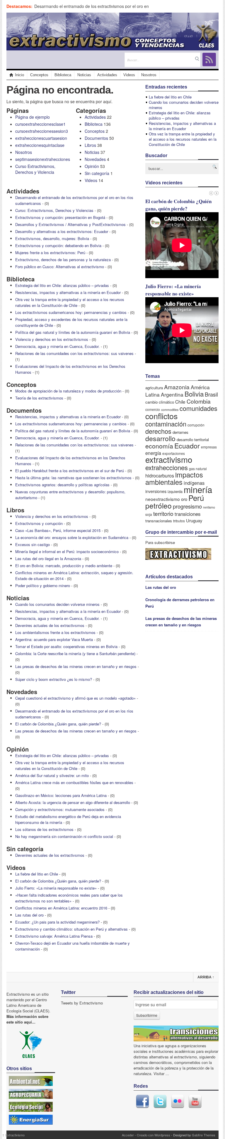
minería (198, 489)
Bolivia (194, 393)
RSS (209, 59)
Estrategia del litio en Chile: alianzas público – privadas (62, 285)
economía (159, 445)
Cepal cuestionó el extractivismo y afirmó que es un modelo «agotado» (75, 698)
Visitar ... (161, 1073)
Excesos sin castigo (32, 544)
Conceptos (39, 75)
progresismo (187, 506)
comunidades (198, 408)
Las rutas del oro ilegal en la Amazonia (48, 558)
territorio (163, 513)
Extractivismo (13, 1135)
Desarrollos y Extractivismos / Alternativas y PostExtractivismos (70, 224)
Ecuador (187, 445)
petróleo (158, 505)
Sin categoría (97, 173)
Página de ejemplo (32, 117)
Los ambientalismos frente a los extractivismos (55, 632)
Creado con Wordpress (153, 1135)
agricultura (154, 387)
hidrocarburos (159, 475)
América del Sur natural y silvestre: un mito (52, 775)
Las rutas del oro (29, 915)
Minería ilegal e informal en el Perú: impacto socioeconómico (67, 551)
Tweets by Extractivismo (82, 1003)
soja (148, 514)
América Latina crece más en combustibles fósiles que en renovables (74, 782)
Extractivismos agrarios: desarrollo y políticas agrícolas (62, 484)
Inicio (19, 75)
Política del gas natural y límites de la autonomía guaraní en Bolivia (72, 332)
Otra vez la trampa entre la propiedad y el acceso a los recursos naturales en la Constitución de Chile (69, 302)
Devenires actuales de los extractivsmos (49, 625)
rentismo (209, 507)
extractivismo (168, 459)
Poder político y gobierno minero (42, 585)
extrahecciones (166, 467)
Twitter (160, 1101)
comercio (152, 409)
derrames (180, 432)
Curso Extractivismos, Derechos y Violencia (35, 169)
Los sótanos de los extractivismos (44, 829)
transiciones (187, 513)
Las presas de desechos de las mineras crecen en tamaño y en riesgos (76, 666)
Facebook (142, 1101)
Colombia (199, 401)
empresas (209, 446)
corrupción (196, 424)
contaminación (165, 423)
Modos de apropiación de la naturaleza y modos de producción (68, 391)
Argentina (172, 394)
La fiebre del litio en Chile (36, 874)
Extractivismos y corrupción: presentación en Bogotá (60, 217)
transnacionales (158, 520)
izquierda (175, 491)
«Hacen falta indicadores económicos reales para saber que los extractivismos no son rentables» (69, 898)
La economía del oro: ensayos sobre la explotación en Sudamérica (71, 537)
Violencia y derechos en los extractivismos (51, 339)
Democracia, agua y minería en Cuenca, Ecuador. (57, 346)
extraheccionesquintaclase (39, 145)
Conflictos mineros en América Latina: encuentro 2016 (61, 908)
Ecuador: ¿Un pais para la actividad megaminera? (57, 922)
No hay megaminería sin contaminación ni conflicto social (64, 836)
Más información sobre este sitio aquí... (27, 1019)
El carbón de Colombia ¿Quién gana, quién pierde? (58, 724)
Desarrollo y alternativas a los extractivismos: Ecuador (61, 231)
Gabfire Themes (203, 1135)
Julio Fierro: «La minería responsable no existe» (56, 888)
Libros (90, 145)
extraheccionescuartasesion (41, 138)
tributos (179, 520)
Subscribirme (146, 1015)
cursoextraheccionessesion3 (41, 131)
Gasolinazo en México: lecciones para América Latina (61, 795)
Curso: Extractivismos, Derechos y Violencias (54, 210)
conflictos (161, 415)
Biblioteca (62, 75)
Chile (180, 401)
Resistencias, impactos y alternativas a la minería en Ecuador (68, 292)
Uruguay (194, 520)
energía (153, 453)
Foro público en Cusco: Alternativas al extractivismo (59, 266)
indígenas (194, 482)
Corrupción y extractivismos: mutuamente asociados (60, 809)
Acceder (128, 1135)
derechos (158, 431)
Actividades (107, 75)
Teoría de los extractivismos (39, 398)
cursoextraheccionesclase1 (40, 124)
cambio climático (159, 402)
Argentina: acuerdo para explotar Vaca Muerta (54, 639)
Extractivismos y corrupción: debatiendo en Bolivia (58, 245)
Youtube (195, 1101)
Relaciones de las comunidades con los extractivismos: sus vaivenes (74, 353)
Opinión (92, 166)
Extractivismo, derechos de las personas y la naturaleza (63, 259)
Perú (196, 497)
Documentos (96, 138)
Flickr (178, 1101)
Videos (129, 75)
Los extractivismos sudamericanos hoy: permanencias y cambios (71, 312)
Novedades (95, 159)
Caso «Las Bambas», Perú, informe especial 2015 (57, 530)
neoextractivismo (162, 499)
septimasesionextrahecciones (42, 159)
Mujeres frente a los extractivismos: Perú (50, 252)
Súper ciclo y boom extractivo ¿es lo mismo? (53, 679)
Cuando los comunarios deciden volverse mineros (57, 604)
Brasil (211, 394)
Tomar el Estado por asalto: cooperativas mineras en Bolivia (66, 646)
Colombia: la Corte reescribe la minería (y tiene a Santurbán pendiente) (75, 653)
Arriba (205, 977)
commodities (169, 409)
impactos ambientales (174, 478)
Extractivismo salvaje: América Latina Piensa (54, 936)
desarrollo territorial (193, 439)
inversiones (155, 491)
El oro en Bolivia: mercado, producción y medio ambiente (63, 565)
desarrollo (160, 438)
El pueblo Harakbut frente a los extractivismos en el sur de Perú (69, 470)
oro (184, 499)
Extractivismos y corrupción (39, 523)
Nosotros (148, 75)
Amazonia (177, 387)
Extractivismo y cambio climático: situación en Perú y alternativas (71, 929)
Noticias (84, 75)
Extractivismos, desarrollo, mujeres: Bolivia (52, 238)
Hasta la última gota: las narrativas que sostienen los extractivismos (73, 477)
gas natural (198, 468)
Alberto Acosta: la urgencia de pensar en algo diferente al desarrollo (72, 802)
